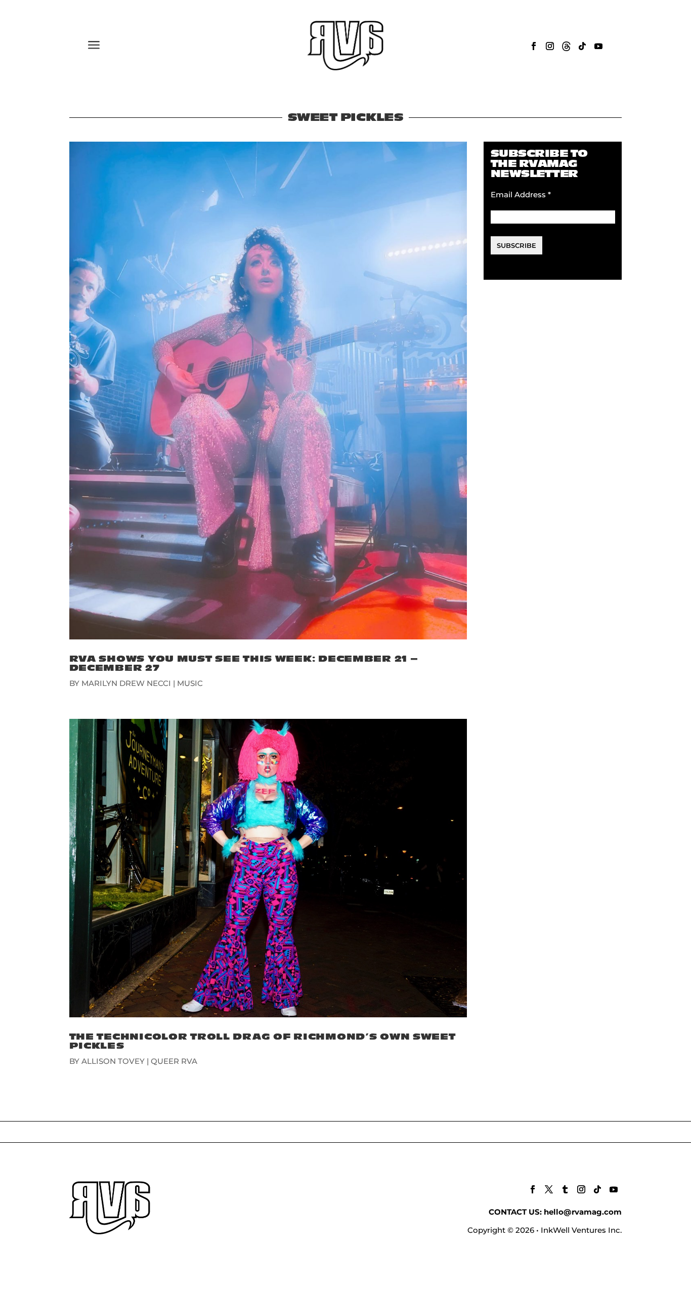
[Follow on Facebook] (534, 46)
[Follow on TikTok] (582, 46)
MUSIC (190, 683)
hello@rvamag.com (583, 1212)
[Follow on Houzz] (566, 46)
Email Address (521, 194)
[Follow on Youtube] (598, 46)
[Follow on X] (549, 1189)
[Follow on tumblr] (565, 1189)
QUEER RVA (174, 1061)
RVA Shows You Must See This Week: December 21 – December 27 (243, 663)
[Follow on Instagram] (550, 46)
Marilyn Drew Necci (126, 683)
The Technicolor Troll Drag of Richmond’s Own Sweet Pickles (262, 1041)
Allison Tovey (113, 1061)
